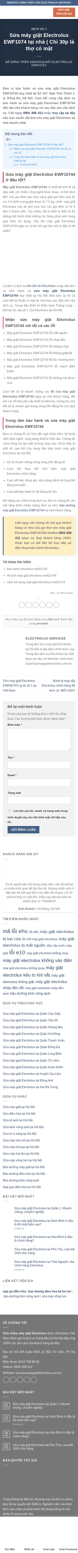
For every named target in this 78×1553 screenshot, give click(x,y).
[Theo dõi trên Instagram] (13, 1380)
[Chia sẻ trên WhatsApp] (22, 605)
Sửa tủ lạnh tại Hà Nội (18, 1120)
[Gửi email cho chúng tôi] (27, 1380)
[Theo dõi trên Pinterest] (33, 1380)
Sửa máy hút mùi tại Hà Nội (21, 1140)
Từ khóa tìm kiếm (28, 164)
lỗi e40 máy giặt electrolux (39, 939)
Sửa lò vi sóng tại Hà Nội (20, 1133)
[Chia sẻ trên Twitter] (35, 605)
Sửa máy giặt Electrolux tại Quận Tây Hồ (30, 1020)
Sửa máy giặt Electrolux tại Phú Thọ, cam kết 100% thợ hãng (44, 1251)
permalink (42, 623)
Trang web (14, 792)
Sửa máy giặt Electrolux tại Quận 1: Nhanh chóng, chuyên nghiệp (43, 1210)
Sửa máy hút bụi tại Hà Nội (21, 1147)
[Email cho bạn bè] (42, 605)
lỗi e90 (33, 932)
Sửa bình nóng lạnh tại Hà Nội (23, 1127)
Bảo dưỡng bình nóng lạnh (21, 1180)
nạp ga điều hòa (14, 1291)
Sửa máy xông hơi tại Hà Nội (22, 1160)
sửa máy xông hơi (54, 1296)
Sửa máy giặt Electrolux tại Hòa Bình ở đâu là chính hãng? (43, 1238)
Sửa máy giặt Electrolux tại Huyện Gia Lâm (32, 1073)
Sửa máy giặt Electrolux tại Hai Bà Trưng (30, 1087)
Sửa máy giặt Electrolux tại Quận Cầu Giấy (32, 1013)
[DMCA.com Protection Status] (31, 1482)
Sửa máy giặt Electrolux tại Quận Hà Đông (31, 1033)
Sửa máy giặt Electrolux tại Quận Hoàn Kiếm (33, 1067)
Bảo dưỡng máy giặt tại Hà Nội (24, 1167)
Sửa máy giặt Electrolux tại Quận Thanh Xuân (34, 1040)
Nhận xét (19, 1228)
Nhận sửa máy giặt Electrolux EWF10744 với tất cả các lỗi (42, 150)
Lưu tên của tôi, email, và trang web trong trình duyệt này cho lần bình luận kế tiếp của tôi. (38, 816)
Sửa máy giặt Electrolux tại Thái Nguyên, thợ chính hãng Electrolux (44, 1263)
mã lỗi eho (15, 931)
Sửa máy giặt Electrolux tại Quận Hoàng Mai (33, 1027)
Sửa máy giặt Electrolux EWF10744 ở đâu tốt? (35, 144)
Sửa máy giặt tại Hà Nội (19, 1107)
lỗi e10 (17, 952)
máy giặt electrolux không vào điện (37, 960)
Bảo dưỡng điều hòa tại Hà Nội (24, 1173)
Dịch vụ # (39, 29)
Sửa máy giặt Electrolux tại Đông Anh (28, 1080)
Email (12, 775)
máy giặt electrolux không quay (23, 968)
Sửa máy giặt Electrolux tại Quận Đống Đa (31, 1047)
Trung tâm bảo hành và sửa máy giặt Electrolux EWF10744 (40, 159)
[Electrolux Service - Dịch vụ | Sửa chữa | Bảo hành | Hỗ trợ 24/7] (27, 12)
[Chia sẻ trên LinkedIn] (56, 605)
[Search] (49, 12)
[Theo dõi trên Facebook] (6, 1380)
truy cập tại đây (63, 113)
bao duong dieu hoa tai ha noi (49, 1291)
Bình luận (15, 724)
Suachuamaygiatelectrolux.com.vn (38, 1373)
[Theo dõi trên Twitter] (20, 1380)
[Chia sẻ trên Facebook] (29, 605)
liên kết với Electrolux (41, 286)
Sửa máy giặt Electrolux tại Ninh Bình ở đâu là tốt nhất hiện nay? (43, 1222)
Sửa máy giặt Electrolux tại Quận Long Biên (32, 1053)
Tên (11, 757)
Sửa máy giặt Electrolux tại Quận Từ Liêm (31, 1060)
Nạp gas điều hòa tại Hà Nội (22, 1187)
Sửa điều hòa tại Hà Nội (19, 1113)
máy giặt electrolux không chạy (47, 953)
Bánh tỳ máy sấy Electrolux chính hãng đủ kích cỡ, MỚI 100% (58, 685)
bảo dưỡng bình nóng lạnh (30, 993)
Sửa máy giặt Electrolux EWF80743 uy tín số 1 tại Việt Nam (20, 685)
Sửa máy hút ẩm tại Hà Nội (21, 1153)
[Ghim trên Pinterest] (49, 605)
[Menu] (5, 12)
